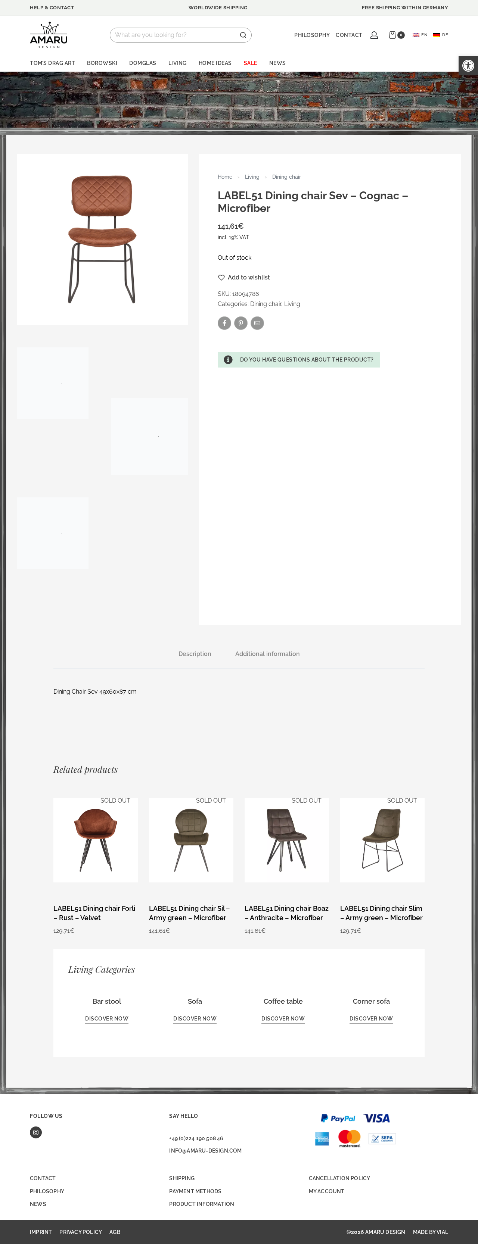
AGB (114, 1232)
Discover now (106, 1019)
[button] (299, 359)
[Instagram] (36, 1132)
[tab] (195, 654)
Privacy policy (80, 1232)
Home (225, 177)
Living (252, 177)
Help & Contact (52, 7)
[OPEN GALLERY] (102, 239)
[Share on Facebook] (224, 323)
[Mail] (257, 323)
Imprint (41, 1232)
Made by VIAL (430, 1232)
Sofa (195, 1001)
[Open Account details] (374, 35)
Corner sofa (371, 1001)
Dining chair (286, 177)
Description (195, 653)
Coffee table (283, 1001)
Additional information (267, 653)
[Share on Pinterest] (241, 323)
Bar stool (107, 1001)
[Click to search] (243, 35)
